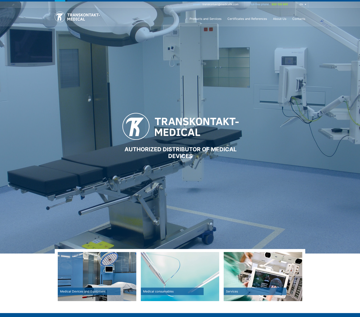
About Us (279, 19)
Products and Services (205, 19)
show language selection (302, 4)
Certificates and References (247, 19)
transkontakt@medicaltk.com (220, 4)
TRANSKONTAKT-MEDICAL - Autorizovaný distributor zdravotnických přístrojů (78, 17)
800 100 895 (280, 4)
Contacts (298, 19)
